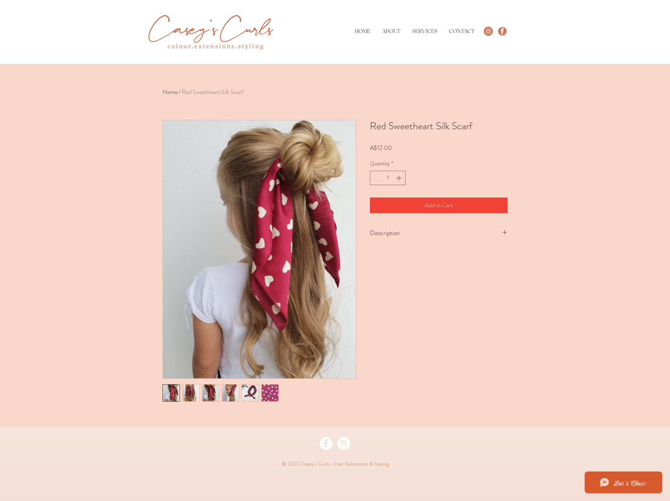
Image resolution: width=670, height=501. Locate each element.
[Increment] (399, 178)
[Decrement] (376, 178)
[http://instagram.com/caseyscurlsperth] (488, 31)
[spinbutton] (388, 178)
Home (170, 91)
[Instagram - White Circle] (343, 443)
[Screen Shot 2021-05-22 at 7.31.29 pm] (502, 31)
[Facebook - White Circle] (325, 443)
